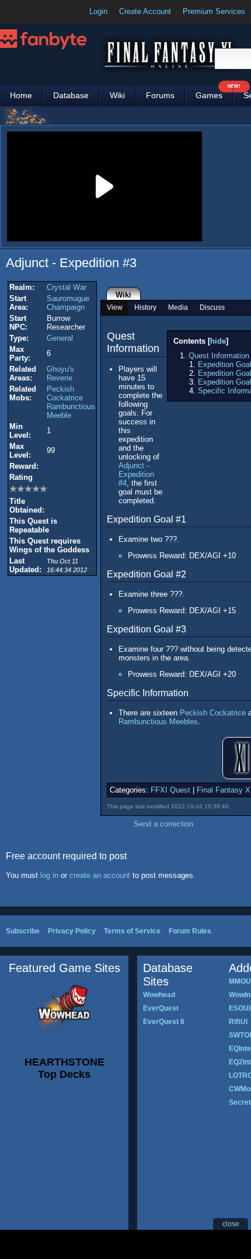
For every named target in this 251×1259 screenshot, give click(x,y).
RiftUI (238, 1022)
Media (178, 307)
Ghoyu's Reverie (60, 373)
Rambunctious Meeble (71, 411)
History (145, 307)
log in (49, 875)
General (60, 338)
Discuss (212, 307)
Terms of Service (132, 931)
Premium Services (214, 11)
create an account (99, 875)
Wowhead (159, 995)
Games (214, 92)
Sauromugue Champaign (68, 303)
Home (21, 95)
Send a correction (163, 823)
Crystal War (66, 287)
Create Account (145, 11)
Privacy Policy (72, 931)
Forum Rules (190, 931)
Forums (160, 95)
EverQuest (161, 1008)
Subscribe (23, 931)
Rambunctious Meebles (158, 721)
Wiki (117, 95)
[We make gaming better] (37, 11)
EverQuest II (163, 1022)
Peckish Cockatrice (65, 393)
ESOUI (239, 1008)
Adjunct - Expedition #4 (136, 474)
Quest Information (219, 355)
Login (98, 11)
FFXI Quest (170, 790)
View (115, 307)
